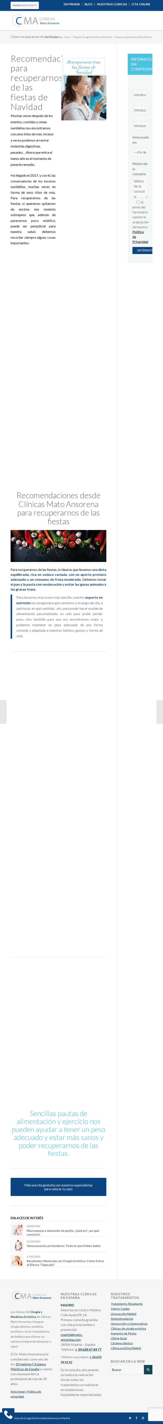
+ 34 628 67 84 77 (88, 1349)
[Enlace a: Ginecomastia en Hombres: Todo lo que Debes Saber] (17, 1245)
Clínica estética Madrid (126, 1348)
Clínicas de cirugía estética (128, 1328)
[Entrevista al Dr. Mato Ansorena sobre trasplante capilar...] (159, 712)
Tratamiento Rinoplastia (127, 1304)
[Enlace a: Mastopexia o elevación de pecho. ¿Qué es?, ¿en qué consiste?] (17, 1230)
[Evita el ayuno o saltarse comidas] (18, 334)
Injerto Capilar (120, 1308)
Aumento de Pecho (123, 1333)
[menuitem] (72, 4)
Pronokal (52, 747)
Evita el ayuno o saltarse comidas (59, 330)
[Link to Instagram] (143, 1418)
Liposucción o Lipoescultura (129, 1323)
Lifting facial (119, 1338)
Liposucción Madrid (123, 1314)
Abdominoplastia (122, 1318)
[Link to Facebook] (136, 1418)
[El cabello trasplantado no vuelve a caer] (3, 712)
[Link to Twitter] (130, 1418)
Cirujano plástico (122, 1343)
